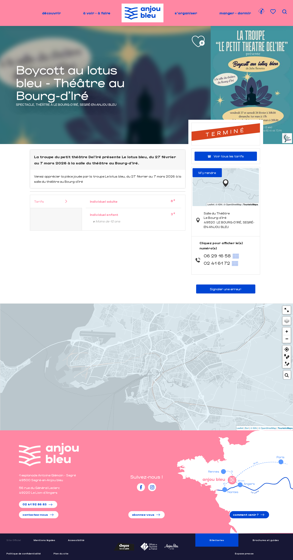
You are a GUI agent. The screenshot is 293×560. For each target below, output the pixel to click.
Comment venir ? (246, 514)
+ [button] (286, 331)
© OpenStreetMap (267, 428)
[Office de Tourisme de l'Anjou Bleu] (49, 454)
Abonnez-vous (143, 514)
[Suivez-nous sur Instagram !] (152, 487)
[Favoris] (273, 11)
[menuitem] (51, 13)
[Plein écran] (286, 310)
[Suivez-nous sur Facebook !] (141, 487)
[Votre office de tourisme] (261, 12)
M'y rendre (207, 173)
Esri (247, 428)
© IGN (254, 428)
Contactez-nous (35, 514)
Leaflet (240, 428)
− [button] (286, 339)
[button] (284, 11)
